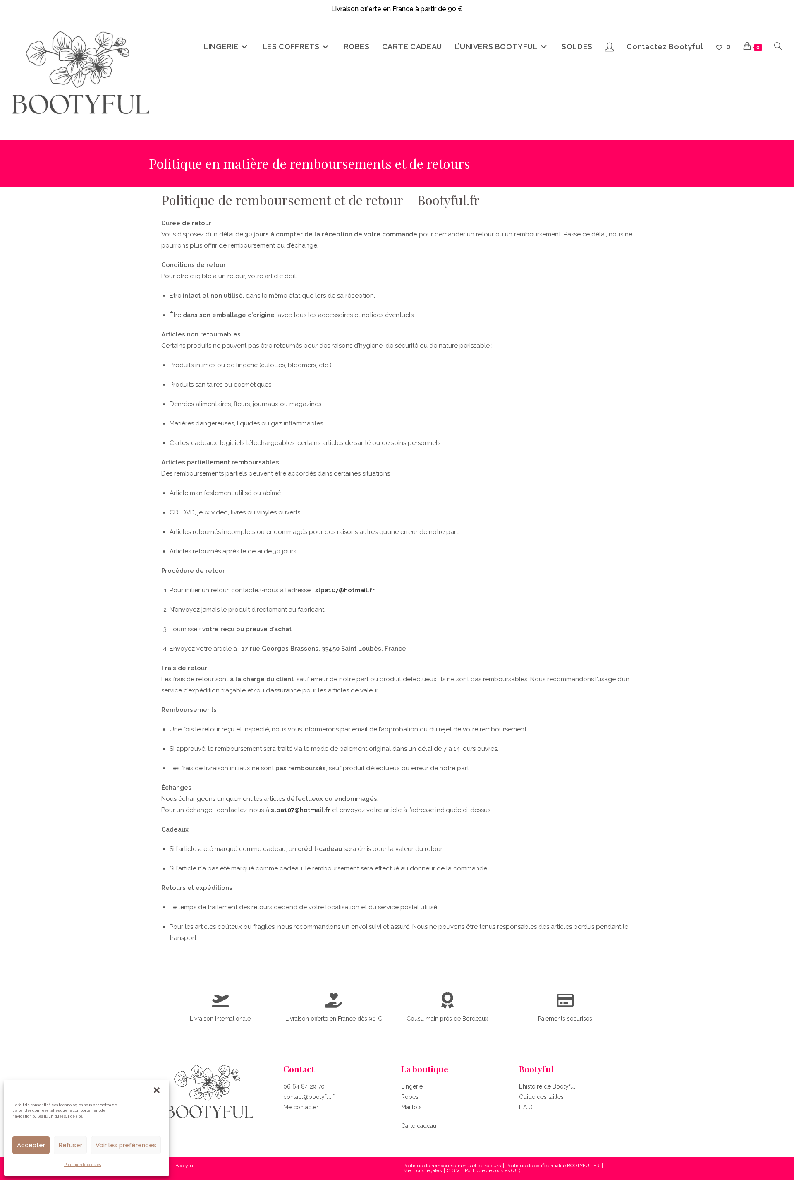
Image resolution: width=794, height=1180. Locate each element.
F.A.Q (526, 1107)
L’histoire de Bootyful (547, 1086)
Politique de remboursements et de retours (452, 1165)
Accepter (31, 1145)
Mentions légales (422, 1170)
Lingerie (412, 1086)
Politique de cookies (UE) (492, 1170)
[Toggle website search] (778, 46)
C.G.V (453, 1170)
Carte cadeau (418, 1125)
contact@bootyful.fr (309, 1096)
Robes (410, 1096)
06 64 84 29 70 (304, 1086)
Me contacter (300, 1107)
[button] (157, 1090)
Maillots (411, 1107)
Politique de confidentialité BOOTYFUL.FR (553, 1165)
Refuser (70, 1145)
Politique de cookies (82, 1165)
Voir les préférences (126, 1145)
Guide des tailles (541, 1096)
